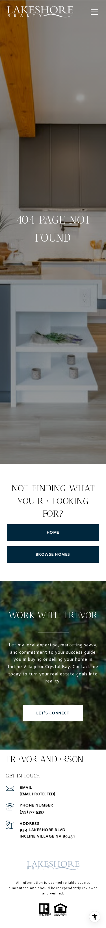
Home (53, 532)
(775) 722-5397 (32, 811)
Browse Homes (53, 554)
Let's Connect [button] (53, 713)
